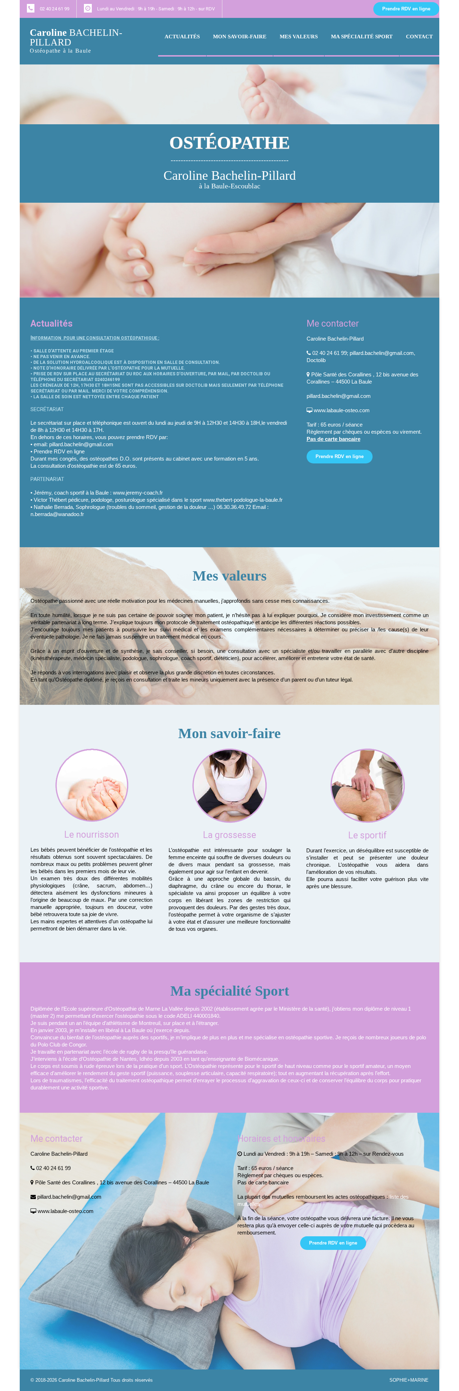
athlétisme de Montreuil (133, 1023)
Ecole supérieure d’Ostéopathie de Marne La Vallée (123, 1009)
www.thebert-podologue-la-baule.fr (243, 500)
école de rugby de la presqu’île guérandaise (156, 1052)
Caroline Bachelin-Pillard (83, 1380)
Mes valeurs (299, 36)
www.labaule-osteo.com (342, 410)
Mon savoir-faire (239, 36)
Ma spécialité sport (362, 36)
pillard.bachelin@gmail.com (81, 444)
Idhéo (145, 1059)
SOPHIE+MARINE (409, 1380)
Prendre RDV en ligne (406, 8)
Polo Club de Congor (62, 1044)
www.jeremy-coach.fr (138, 493)
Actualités (182, 36)
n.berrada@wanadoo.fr (57, 514)
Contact (419, 36)
